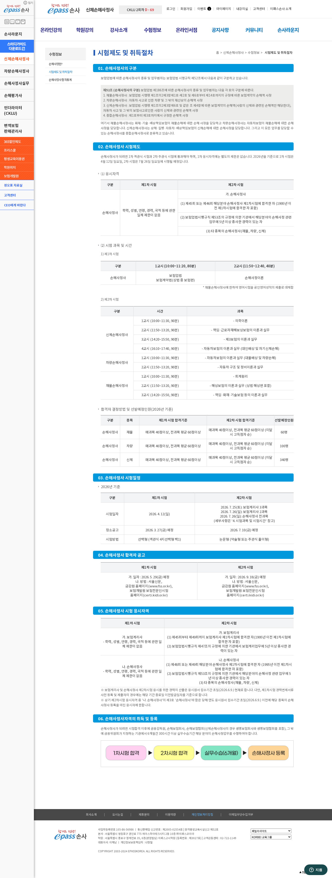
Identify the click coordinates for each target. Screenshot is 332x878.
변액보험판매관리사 (13, 128)
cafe (23, 21)
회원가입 (186, 8)
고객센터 (10, 195)
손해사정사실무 (16, 83)
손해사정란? (55, 64)
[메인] (64, 12)
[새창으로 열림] (17, 46)
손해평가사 (13, 95)
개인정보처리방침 (202, 814)
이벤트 (201, 8)
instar (6, 21)
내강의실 (242, 8)
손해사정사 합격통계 (60, 80)
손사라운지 (13, 34)
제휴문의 (144, 814)
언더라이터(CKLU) (13, 110)
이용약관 (170, 814)
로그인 (170, 8)
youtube (17, 21)
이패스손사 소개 (280, 8)
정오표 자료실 (13, 185)
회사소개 (91, 814)
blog (12, 21)
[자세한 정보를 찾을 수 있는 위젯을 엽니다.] (315, 870)
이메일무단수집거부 (241, 814)
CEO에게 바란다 (15, 205)
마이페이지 (223, 8)
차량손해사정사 (16, 71)
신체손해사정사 (16, 58)
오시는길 (117, 814)
